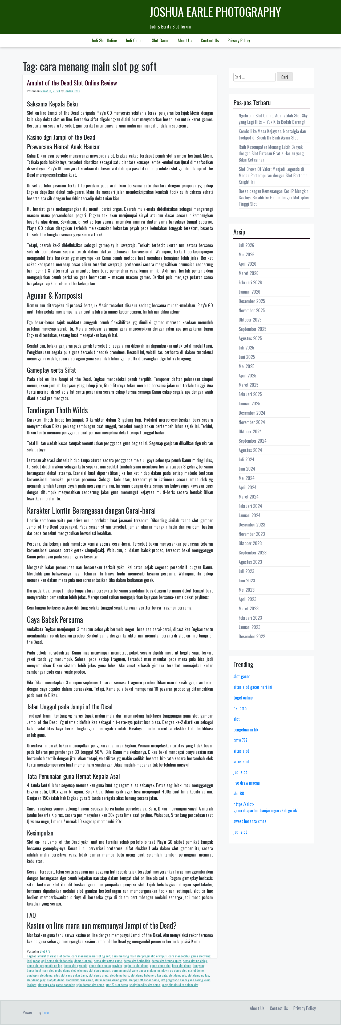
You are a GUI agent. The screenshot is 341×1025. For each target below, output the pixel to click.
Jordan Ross (72, 91)
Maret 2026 (248, 273)
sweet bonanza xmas (249, 821)
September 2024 (253, 441)
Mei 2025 (246, 366)
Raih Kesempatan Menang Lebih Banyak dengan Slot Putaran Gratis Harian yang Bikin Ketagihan (271, 153)
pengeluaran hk (245, 729)
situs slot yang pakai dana (70, 975)
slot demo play (36, 980)
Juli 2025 (246, 347)
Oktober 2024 (250, 431)
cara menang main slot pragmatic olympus (139, 956)
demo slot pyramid (75, 965)
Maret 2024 (249, 496)
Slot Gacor (160, 40)
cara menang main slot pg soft (90, 956)
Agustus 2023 (250, 562)
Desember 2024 (252, 413)
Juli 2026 (246, 245)
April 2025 (247, 375)
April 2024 (248, 487)
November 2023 (252, 534)
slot (236, 719)
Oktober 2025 (250, 319)
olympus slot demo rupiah (93, 970)
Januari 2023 (249, 627)
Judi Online (134, 40)
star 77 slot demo (117, 984)
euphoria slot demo (136, 965)
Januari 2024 (250, 515)
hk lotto (239, 708)
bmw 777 (240, 740)
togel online (243, 697)
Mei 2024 (247, 478)
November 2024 (252, 422)
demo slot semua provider (105, 965)
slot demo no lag (198, 975)
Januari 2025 (249, 403)
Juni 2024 (247, 469)
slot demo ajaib (98, 975)
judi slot (240, 772)
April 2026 (247, 264)
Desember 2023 (252, 524)
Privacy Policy (239, 40)
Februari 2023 (250, 618)
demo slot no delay (195, 960)
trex (45, 1012)
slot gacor (241, 676)
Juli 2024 (246, 459)
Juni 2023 (247, 580)
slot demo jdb (177, 975)
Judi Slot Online (104, 40)
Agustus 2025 (250, 338)
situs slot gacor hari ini (252, 687)
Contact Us (210, 40)
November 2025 (252, 310)
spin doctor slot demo (90, 984)
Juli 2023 (246, 571)
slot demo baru (119, 975)
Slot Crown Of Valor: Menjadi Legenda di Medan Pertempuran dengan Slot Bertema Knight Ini (273, 175)
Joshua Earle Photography (215, 11)
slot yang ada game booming (56, 984)
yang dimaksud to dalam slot (180, 984)
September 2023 (252, 552)
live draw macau (246, 783)
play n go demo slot (173, 970)
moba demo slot (65, 970)
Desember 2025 (252, 301)
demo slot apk (83, 960)
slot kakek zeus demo (79, 980)
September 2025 (252, 329)
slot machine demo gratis (111, 980)
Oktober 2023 (250, 543)
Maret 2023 (248, 608)
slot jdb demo (55, 980)
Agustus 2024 (250, 450)
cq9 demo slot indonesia (57, 960)
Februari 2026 (250, 282)
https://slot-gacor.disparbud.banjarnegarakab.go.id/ (265, 807)
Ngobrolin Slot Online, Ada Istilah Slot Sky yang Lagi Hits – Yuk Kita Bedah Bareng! (273, 118)
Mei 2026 (246, 254)
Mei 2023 (246, 590)
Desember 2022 (252, 636)
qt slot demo (196, 970)
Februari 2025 (250, 394)
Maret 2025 (248, 385)
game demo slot (160, 965)
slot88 (238, 793)
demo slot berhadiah (137, 960)
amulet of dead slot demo (53, 956)
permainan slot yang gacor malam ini (136, 970)
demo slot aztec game (108, 960)
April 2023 (247, 599)
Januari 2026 (249, 292)
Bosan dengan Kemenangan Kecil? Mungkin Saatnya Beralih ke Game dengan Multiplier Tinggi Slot (274, 197)
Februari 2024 (250, 506)
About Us (185, 40)
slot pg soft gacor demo (144, 980)
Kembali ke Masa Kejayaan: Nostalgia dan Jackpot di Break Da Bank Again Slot (272, 134)
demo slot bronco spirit (166, 960)
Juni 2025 (247, 357)
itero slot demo (181, 965)
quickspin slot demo (39, 975)
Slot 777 (45, 951)
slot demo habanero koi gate (149, 975)
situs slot (241, 751)
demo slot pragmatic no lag (44, 965)
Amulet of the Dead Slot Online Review (72, 82)
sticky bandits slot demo (144, 984)
